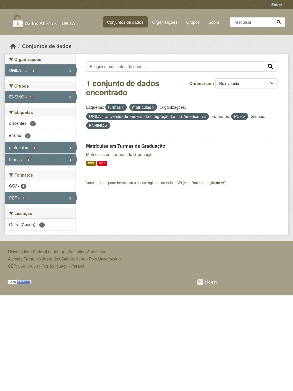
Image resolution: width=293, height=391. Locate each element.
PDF (102, 163)
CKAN (207, 282)
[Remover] (123, 107)
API (179, 182)
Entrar (276, 4)
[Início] (13, 46)
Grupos (193, 22)
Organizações (164, 22)
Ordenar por (201, 83)
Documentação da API (208, 182)
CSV (91, 163)
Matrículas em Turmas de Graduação (125, 146)
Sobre (214, 22)
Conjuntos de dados (125, 22)
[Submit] (278, 22)
